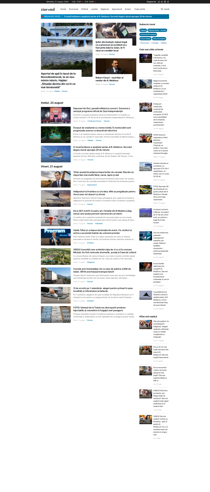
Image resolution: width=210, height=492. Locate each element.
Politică (84, 9)
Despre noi (151, 2)
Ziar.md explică (159, 39)
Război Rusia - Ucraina (157, 30)
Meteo (143, 30)
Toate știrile (139, 9)
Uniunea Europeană (148, 34)
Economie (73, 9)
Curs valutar (145, 39)
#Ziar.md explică (148, 316)
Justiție (94, 9)
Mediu (164, 43)
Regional (105, 9)
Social (63, 9)
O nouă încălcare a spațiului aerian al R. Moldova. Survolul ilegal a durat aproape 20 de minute (108, 16)
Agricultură (117, 9)
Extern (128, 9)
